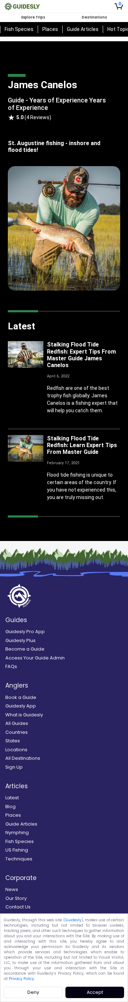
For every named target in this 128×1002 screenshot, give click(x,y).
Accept (95, 992)
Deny (33, 992)
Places (50, 29)
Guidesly (73, 920)
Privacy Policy (21, 978)
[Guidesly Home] (22, 6)
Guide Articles (82, 29)
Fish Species (19, 29)
